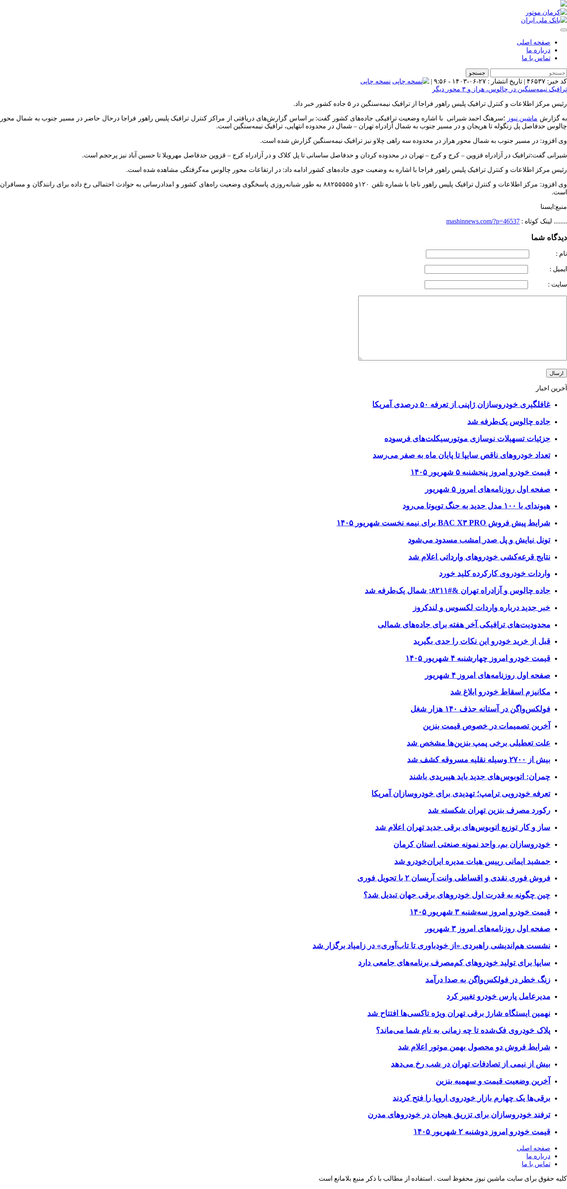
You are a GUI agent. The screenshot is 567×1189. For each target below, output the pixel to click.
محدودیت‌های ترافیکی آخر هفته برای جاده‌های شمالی (464, 624)
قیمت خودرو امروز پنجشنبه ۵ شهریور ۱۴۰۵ (480, 472)
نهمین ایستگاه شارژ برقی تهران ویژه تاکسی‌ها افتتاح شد (458, 1013)
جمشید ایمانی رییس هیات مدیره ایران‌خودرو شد (472, 861)
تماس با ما (536, 57)
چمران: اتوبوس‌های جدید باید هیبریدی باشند (479, 776)
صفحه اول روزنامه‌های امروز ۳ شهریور (487, 928)
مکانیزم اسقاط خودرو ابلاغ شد (500, 691)
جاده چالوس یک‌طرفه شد (508, 421)
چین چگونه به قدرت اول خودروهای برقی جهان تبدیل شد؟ (457, 894)
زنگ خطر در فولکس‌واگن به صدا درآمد (487, 979)
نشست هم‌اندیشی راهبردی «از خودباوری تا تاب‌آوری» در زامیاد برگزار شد (431, 945)
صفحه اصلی (533, 42)
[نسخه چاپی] (410, 81)
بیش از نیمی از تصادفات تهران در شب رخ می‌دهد (470, 1063)
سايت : (548, 284)
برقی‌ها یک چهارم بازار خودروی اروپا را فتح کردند (471, 1097)
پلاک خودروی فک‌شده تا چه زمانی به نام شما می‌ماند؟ (463, 1030)
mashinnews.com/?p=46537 (483, 221)
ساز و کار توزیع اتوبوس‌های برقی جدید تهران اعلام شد (462, 827)
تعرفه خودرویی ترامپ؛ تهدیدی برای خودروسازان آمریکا (460, 793)
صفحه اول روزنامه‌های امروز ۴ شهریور (487, 675)
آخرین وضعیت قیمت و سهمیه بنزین (493, 1080)
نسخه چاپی (375, 81)
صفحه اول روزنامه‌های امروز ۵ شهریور (487, 489)
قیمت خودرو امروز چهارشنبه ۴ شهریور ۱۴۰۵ (478, 658)
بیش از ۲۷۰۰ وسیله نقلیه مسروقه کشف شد (478, 759)
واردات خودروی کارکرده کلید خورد (494, 573)
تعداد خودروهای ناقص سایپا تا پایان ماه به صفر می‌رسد (461, 455)
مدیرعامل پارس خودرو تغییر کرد (498, 996)
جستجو (477, 73)
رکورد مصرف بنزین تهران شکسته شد (489, 810)
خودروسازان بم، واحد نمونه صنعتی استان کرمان (471, 844)
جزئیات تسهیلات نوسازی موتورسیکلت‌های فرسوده (467, 438)
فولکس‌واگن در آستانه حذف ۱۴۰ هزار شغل (480, 708)
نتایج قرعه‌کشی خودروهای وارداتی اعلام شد (479, 556)
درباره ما (538, 50)
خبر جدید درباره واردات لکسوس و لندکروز (481, 607)
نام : (549, 253)
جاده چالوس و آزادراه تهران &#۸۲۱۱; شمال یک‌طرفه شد (457, 590)
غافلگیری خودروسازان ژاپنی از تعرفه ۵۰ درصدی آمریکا (461, 404)
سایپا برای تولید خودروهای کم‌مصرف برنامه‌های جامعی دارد (454, 962)
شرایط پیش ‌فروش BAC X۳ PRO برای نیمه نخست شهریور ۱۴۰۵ (443, 522)
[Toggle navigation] (563, 30)
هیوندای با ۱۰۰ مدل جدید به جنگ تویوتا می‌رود (476, 505)
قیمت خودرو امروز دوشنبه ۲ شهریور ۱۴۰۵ (481, 1131)
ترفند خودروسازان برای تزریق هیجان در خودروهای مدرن (459, 1114)
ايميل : (548, 268)
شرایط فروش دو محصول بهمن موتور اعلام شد (474, 1046)
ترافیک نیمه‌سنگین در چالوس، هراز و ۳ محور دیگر (499, 89)
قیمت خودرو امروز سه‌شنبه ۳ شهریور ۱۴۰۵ (480, 911)
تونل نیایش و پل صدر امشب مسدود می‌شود (479, 539)
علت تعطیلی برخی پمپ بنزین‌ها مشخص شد (478, 742)
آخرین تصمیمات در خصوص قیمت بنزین (486, 725)
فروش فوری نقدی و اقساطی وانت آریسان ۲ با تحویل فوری (453, 877)
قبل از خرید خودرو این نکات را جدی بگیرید (481, 641)
